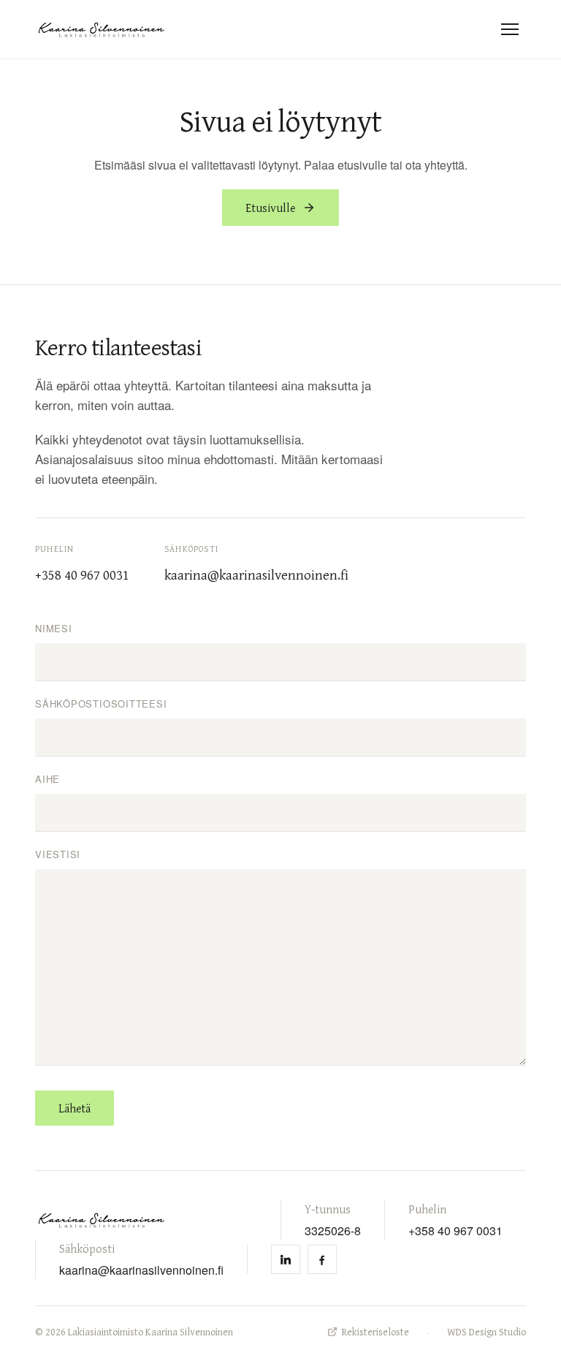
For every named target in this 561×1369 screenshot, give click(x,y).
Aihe (47, 779)
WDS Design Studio (486, 1331)
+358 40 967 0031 (455, 1229)
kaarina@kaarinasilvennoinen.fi (141, 1269)
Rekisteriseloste (375, 1331)
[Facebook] (322, 1259)
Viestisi (57, 854)
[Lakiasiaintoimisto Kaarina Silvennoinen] (101, 29)
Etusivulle (270, 207)
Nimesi (53, 628)
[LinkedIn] (285, 1259)
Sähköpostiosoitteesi (101, 703)
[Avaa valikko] (510, 29)
